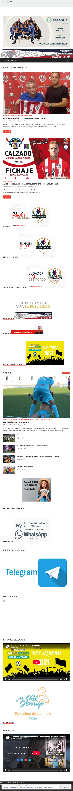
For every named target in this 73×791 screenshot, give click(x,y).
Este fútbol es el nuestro (25, 467)
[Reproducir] (6, 679)
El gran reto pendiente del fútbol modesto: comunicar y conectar (38, 456)
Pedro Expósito (18, 121)
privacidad (17, 784)
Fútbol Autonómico (27, 115)
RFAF (50, 419)
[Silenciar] (64, 679)
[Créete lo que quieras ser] (9, 435)
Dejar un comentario (29, 121)
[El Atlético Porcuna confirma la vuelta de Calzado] (36, 93)
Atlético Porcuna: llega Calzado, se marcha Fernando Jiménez (30, 184)
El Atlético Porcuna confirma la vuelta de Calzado (25, 118)
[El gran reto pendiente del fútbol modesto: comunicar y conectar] (9, 456)
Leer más (6, 131)
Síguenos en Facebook (13, 509)
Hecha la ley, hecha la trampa (16, 422)
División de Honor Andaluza (11, 115)
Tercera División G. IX (9, 181)
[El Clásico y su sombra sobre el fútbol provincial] (9, 446)
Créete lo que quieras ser (25, 435)
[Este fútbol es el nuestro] (9, 467)
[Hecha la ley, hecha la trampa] (36, 377)
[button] (36, 31)
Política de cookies (48, 787)
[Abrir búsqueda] (67, 60)
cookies (24, 784)
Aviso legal (3, 784)
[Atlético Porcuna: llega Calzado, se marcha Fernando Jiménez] (36, 158)
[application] (36, 662)
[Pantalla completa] (67, 679)
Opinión (36, 419)
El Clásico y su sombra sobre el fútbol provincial (32, 445)
